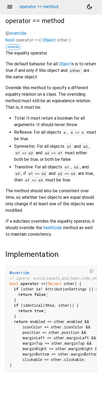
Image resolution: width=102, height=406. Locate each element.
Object (49, 40)
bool (9, 40)
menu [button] (10, 7)
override (18, 33)
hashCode (52, 227)
